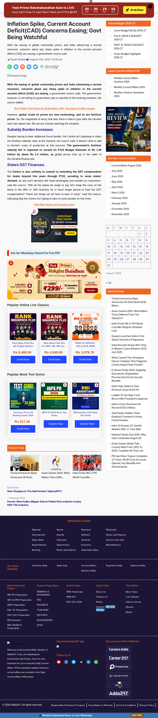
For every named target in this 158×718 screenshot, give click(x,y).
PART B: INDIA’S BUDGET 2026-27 (129, 47)
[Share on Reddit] (22, 66)
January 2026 (119, 203)
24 (108, 259)
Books (129, 612)
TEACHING (42, 610)
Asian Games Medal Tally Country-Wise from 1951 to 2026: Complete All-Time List (127, 447)
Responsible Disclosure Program (68, 705)
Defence (85, 535)
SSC (39, 599)
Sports (60, 529)
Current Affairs (88, 565)
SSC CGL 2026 (74, 602)
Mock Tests (131, 592)
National (36, 529)
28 (134, 259)
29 (140, 259)
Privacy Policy (146, 705)
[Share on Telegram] (16, 66)
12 (121, 246)
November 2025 (120, 214)
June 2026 (117, 176)
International (38, 535)
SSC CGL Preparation (18, 615)
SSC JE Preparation (17, 610)
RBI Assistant (14, 620)
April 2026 (117, 187)
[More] (91, 2)
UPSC (40, 625)
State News (38, 540)
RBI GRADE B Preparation (14, 626)
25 (115, 259)
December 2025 (120, 209)
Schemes (61, 540)
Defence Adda (88, 570)
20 (128, 252)
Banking (36, 550)
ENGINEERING (45, 620)
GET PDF (137, 715)
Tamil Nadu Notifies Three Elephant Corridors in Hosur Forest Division (127, 417)
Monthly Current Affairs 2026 (129, 87)
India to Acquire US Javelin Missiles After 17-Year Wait (127, 427)
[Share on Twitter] (35, 66)
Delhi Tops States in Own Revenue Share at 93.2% (125, 388)
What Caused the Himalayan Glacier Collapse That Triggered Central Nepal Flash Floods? (129, 361)
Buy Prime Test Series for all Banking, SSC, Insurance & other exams (55, 108)
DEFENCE (42, 615)
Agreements (63, 545)
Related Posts (16, 448)
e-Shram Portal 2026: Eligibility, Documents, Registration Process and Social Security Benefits (129, 375)
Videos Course (133, 602)
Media (99, 602)
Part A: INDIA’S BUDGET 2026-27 (128, 38)
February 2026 (120, 198)
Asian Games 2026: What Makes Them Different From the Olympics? (129, 314)
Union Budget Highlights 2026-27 (127, 56)
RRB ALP (71, 597)
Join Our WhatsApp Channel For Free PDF (35, 253)
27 (128, 259)
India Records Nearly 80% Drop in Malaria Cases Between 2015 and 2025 (129, 349)
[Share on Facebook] (29, 66)
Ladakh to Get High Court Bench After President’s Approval (130, 397)
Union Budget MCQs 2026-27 (130, 30)
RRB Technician (75, 592)
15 (140, 246)
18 (115, 252)
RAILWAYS (42, 605)
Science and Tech (115, 540)
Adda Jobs (62, 565)
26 (121, 259)
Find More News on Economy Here (54, 204)
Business (86, 529)
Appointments (39, 545)
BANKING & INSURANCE (43, 593)
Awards (60, 535)
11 (115, 246)
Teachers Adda (39, 565)
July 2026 (117, 171)
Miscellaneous (113, 545)
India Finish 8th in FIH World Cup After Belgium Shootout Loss (127, 327)
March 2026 (118, 192)
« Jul (108, 282)
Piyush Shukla (18, 59)
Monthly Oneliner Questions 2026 (129, 94)
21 (134, 252)
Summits (85, 540)
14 (134, 246)
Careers (105, 608)
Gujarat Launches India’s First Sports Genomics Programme (128, 338)
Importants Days (89, 550)
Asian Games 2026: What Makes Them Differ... (55, 475)
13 (128, 246)
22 (140, 252)
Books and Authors (66, 550)
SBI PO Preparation (17, 595)
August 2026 (126, 165)
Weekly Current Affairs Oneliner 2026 (126, 80)
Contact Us (102, 597)
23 (147, 252)
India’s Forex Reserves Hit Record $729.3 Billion (126, 406)
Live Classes (132, 597)
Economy (86, 545)
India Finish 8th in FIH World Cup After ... (85, 475)
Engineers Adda (114, 565)
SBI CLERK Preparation (19, 600)
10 (108, 246)
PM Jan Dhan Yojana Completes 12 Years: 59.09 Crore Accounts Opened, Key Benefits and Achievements (129, 461)
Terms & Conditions (126, 705)
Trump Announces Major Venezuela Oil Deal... (23, 475)
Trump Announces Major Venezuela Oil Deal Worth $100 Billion (129, 302)
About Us (101, 592)
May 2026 (117, 181)
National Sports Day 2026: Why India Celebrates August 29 (129, 436)
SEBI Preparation (16, 605)
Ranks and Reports (116, 535)
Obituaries (111, 529)
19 (121, 252)
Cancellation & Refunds (100, 705)
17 (108, 252)
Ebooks (129, 607)
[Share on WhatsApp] (9, 66)
